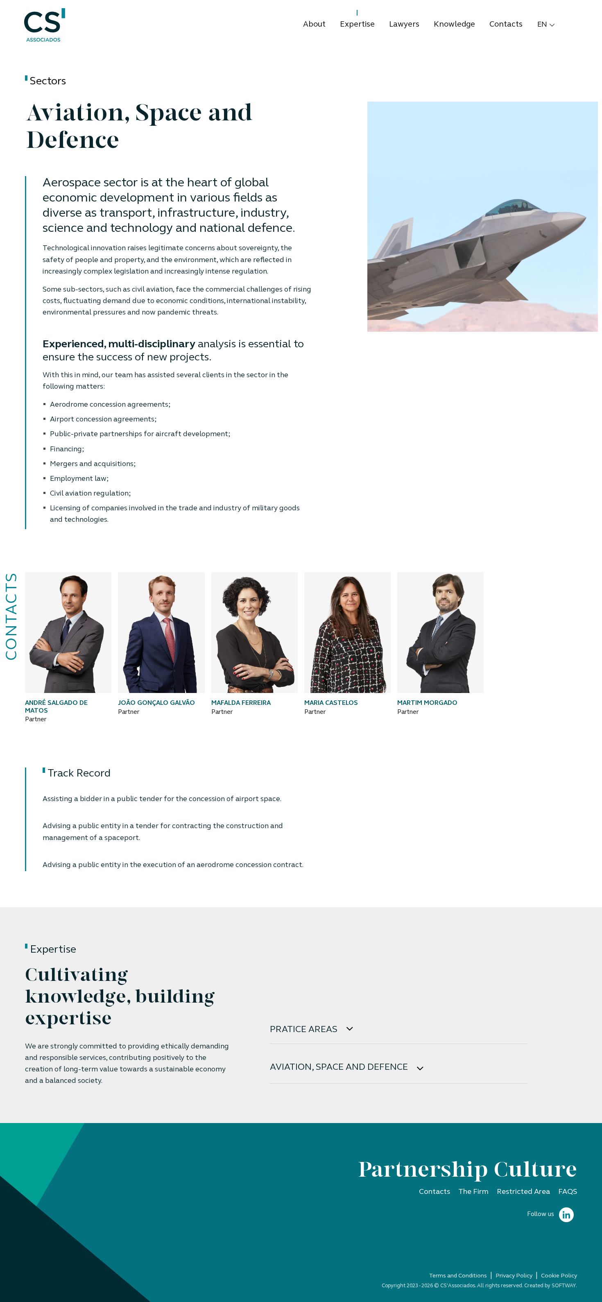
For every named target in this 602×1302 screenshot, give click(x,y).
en (542, 24)
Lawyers (404, 25)
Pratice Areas (304, 1030)
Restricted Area (523, 1192)
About (314, 25)
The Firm (473, 1192)
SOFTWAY (564, 1285)
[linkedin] (566, 1215)
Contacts (506, 25)
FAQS (567, 1192)
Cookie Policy (559, 1276)
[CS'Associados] (44, 25)
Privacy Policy (514, 1276)
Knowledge (454, 25)
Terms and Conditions (458, 1276)
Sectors (48, 81)
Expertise (357, 25)
